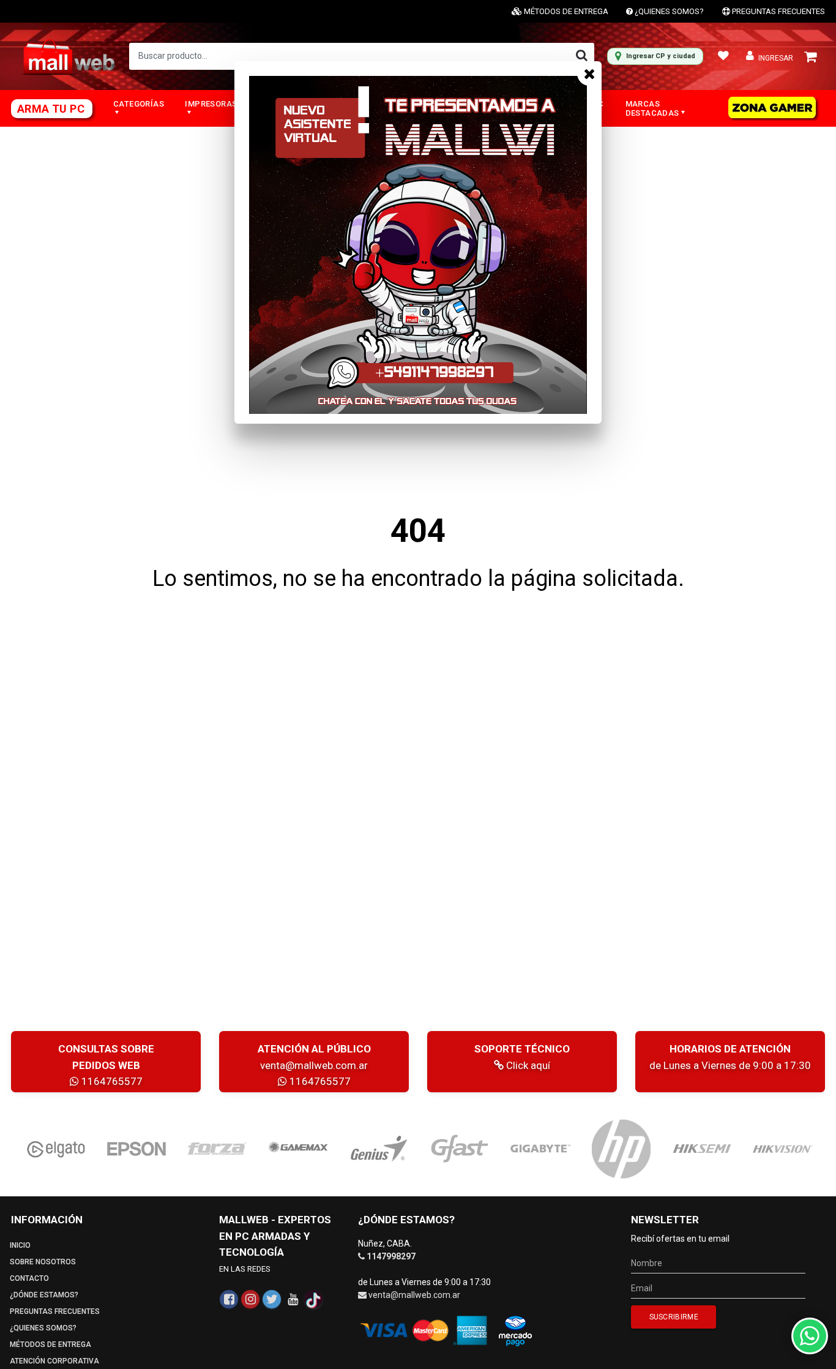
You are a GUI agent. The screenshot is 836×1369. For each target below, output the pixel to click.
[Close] (589, 73)
